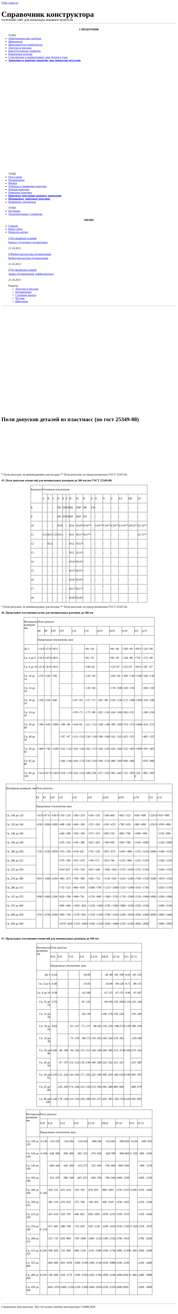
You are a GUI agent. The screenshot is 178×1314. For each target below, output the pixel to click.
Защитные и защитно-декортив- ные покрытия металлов (44, 60)
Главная (13, 225)
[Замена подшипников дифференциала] (22, 269)
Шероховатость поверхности (25, 44)
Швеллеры (21, 301)
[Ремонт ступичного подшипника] (22, 238)
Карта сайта (15, 229)
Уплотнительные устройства (25, 214)
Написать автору (18, 232)
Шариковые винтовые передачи (29, 198)
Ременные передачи (20, 192)
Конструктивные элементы (24, 50)
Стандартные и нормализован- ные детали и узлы (38, 57)
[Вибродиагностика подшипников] (29, 254)
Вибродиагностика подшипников (28, 258)
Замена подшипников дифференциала (31, 273)
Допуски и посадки (19, 47)
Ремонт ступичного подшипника (28, 242)
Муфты (12, 183)
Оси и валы (15, 176)
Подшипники (16, 180)
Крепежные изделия (20, 54)
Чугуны (20, 298)
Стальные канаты (25, 295)
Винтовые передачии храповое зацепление (35, 195)
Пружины (14, 210)
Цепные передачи (18, 189)
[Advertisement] (19, 117)
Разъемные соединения (22, 201)
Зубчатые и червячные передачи (27, 186)
